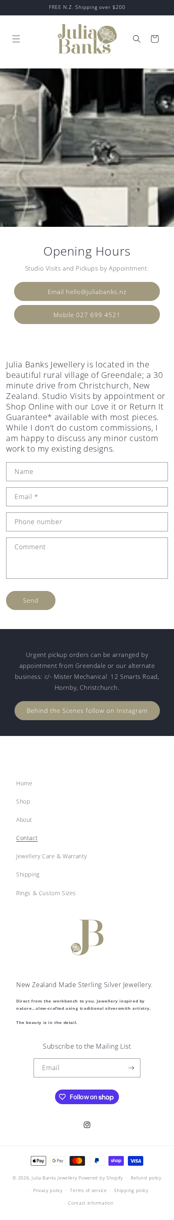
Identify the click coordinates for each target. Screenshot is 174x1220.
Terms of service (88, 1190)
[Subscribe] (131, 1067)
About (24, 819)
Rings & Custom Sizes (46, 893)
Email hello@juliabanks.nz (87, 291)
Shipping (28, 874)
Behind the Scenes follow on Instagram (87, 710)
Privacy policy (48, 1190)
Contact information (90, 1203)
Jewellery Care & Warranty (51, 856)
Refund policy (146, 1178)
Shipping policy (131, 1190)
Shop (23, 801)
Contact (27, 838)
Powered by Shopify (101, 1178)
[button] (16, 39)
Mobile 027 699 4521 (87, 314)
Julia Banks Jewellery (54, 1178)
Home (24, 783)
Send (30, 600)
